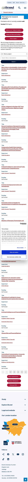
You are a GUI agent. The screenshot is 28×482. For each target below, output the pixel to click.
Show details (20, 247)
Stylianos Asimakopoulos (8, 362)
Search (13, 61)
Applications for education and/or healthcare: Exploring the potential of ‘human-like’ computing (12, 279)
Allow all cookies (14, 252)
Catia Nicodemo (6, 155)
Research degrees (8, 12)
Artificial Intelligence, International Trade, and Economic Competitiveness (13, 167)
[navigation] (25, 479)
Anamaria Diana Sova (7, 321)
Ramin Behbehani (6, 75)
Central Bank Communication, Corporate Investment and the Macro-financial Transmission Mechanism (13, 355)
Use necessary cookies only (14, 257)
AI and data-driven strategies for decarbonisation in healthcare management (14, 203)
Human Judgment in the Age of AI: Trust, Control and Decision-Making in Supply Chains (13, 108)
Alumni (17, 2)
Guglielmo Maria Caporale (8, 318)
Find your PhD (13, 385)
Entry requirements (13, 376)
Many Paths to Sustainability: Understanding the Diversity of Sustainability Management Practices (14, 69)
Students (9, 2)
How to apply (13, 38)
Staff (14, 2)
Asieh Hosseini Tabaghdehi (8, 173)
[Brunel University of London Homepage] (8, 8)
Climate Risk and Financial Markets (11, 333)
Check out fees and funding (13, 34)
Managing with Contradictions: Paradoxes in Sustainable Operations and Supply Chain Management (14, 88)
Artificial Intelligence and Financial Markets (14, 312)
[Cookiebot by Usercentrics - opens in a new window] (20, 224)
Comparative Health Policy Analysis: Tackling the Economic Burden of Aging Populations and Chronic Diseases (12, 149)
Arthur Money (5, 285)
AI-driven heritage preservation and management (12, 185)
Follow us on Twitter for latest (13, 30)
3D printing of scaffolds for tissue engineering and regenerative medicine (13, 298)
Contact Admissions (13, 381)
